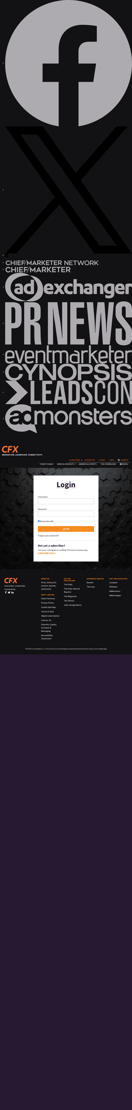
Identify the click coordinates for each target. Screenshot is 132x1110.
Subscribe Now (46, 553)
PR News (113, 586)
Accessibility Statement (74, 649)
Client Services (48, 598)
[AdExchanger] (68, 286)
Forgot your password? (48, 535)
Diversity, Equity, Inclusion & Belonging (49, 627)
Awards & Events (88, 464)
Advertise (90, 460)
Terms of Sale (47, 611)
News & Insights (65, 464)
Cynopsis (113, 582)
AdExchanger (115, 595)
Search (124, 460)
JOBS (111, 460)
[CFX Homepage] (11, 449)
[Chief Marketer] (38, 269)
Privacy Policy (47, 602)
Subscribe (74, 460)
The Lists (91, 586)
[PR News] (68, 323)
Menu (125, 464)
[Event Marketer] (68, 354)
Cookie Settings (48, 607)
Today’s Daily (46, 464)
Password (42, 509)
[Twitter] (9, 592)
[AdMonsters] (68, 418)
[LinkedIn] (12, 592)
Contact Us (46, 620)
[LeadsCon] (68, 392)
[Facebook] (6, 592)
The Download (108, 464)
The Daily (68, 584)
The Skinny (69, 600)
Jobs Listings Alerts (73, 605)
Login (102, 460)
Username (42, 496)
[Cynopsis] (68, 371)
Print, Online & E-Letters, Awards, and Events (49, 585)
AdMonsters (114, 591)
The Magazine (70, 596)
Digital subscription (50, 615)
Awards (90, 582)
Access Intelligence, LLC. (38, 649)
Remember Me (47, 521)
